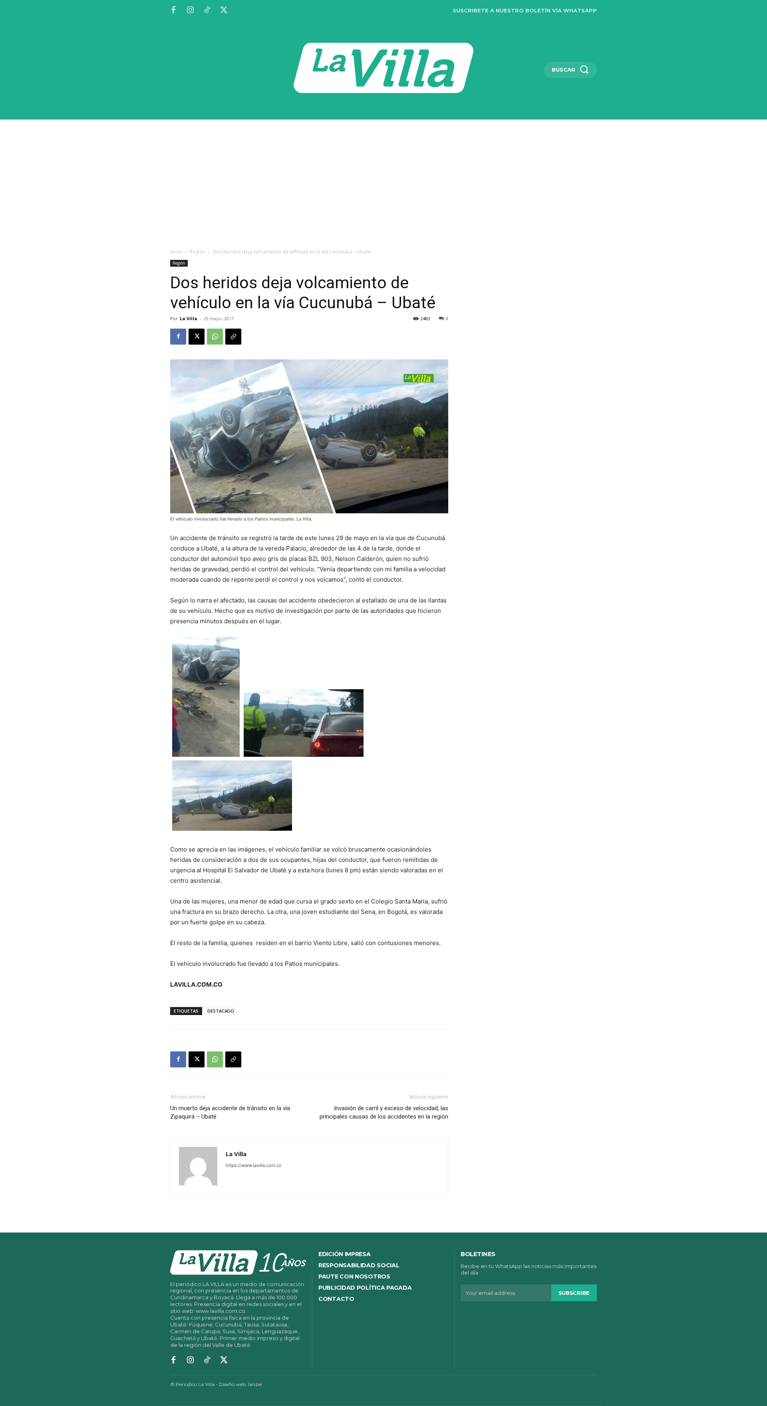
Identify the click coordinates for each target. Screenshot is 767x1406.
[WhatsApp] (215, 337)
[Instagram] (190, 10)
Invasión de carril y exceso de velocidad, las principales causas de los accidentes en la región (384, 1112)
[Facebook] (173, 10)
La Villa (188, 318)
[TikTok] (207, 10)
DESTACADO (220, 1011)
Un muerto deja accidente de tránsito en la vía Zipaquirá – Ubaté (230, 1112)
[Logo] (383, 68)
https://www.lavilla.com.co (254, 1165)
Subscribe (574, 1293)
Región (197, 251)
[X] (223, 10)
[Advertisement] (383, 179)
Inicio (176, 251)
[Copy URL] (233, 337)
